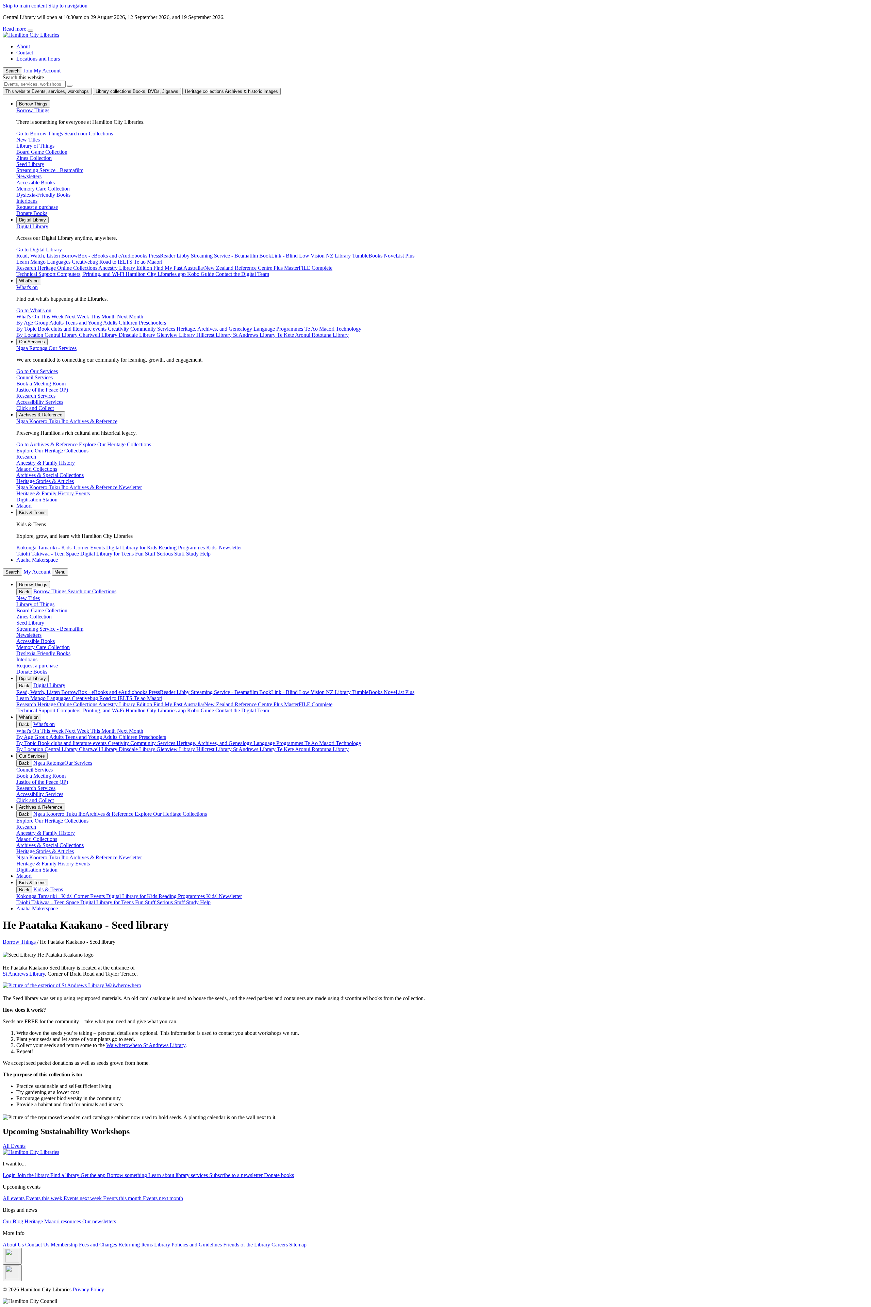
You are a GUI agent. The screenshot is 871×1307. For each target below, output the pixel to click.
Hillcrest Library (214, 749)
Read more (15, 29)
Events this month (123, 1198)
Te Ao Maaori (320, 743)
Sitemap (298, 1244)
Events (98, 896)
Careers (280, 1244)
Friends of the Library (247, 1244)
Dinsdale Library (138, 749)
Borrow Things (32, 110)
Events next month (163, 1198)
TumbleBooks (368, 692)
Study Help (198, 902)
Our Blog (13, 1221)
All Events (14, 1146)
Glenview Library (176, 749)
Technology (348, 743)
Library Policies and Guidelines (188, 1244)
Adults (57, 737)
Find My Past (168, 704)
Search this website (23, 77)
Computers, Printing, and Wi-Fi (91, 710)
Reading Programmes (182, 896)
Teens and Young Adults (92, 737)
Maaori (24, 506)
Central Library (62, 749)
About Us (14, 1244)
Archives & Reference (66, 421)
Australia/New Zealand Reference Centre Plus (233, 704)
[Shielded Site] (12, 1256)
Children (129, 737)
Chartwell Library (99, 749)
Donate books (279, 1175)
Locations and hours (38, 59)
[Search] (69, 86)
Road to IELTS (116, 698)
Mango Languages (51, 698)
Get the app (94, 1175)
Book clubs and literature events (73, 743)
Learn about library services (178, 1175)
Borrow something (127, 1175)
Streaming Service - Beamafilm (225, 692)
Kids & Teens (48, 889)
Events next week (83, 1198)
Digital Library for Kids (132, 896)
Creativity (119, 743)
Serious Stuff (171, 902)
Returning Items (136, 1244)
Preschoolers (152, 737)
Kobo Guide (201, 710)
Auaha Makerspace (37, 560)
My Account (36, 572)
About (23, 46)
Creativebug (85, 698)
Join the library (33, 1175)
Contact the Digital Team (242, 710)
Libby (184, 692)
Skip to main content (25, 6)
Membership (65, 1244)
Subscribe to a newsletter (236, 1175)
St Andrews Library (255, 749)
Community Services (153, 743)
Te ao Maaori (148, 698)
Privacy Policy (88, 1289)
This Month (104, 731)
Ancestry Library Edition (125, 704)
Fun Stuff (146, 902)
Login (10, 1175)
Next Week (78, 731)
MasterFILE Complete (308, 704)
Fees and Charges (98, 1244)
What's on (27, 287)
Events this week (45, 1198)
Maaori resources (63, 1221)
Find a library (65, 1175)
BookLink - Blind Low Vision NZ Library (305, 692)
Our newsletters (99, 1221)
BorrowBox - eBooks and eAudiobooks (105, 692)
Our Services (46, 348)
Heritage (34, 1221)
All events (14, 1198)
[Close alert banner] (30, 31)
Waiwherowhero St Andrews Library (145, 1045)
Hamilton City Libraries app (156, 710)
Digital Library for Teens (107, 902)
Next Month (130, 731)
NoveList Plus (399, 692)
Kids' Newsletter (224, 896)
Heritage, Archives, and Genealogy (215, 743)
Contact (24, 52)
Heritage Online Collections (67, 704)
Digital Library (32, 226)
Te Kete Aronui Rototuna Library (313, 749)
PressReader (163, 692)
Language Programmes (279, 743)
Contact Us (38, 1244)
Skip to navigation (67, 6)
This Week (52, 731)
